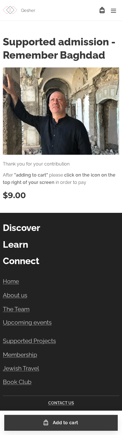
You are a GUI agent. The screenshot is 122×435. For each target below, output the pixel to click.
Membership (20, 354)
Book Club (17, 382)
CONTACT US (61, 403)
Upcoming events (27, 322)
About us (15, 295)
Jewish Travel (21, 368)
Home (11, 281)
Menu (113, 10)
